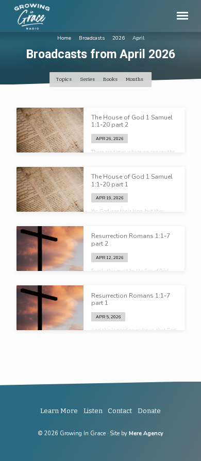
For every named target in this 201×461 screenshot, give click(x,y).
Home (64, 38)
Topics (64, 79)
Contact (120, 411)
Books (111, 79)
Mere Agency (146, 433)
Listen (93, 411)
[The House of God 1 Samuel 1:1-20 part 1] (49, 189)
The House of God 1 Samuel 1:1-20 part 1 (132, 180)
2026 (118, 38)
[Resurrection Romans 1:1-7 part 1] (49, 307)
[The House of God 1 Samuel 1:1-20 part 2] (49, 130)
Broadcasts (92, 38)
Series (88, 79)
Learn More (59, 411)
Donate (149, 411)
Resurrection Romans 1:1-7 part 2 (130, 239)
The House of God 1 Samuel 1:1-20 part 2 (132, 121)
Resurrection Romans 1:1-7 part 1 (130, 299)
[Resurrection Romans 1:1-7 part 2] (49, 248)
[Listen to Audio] (134, 138)
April (138, 38)
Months (135, 79)
